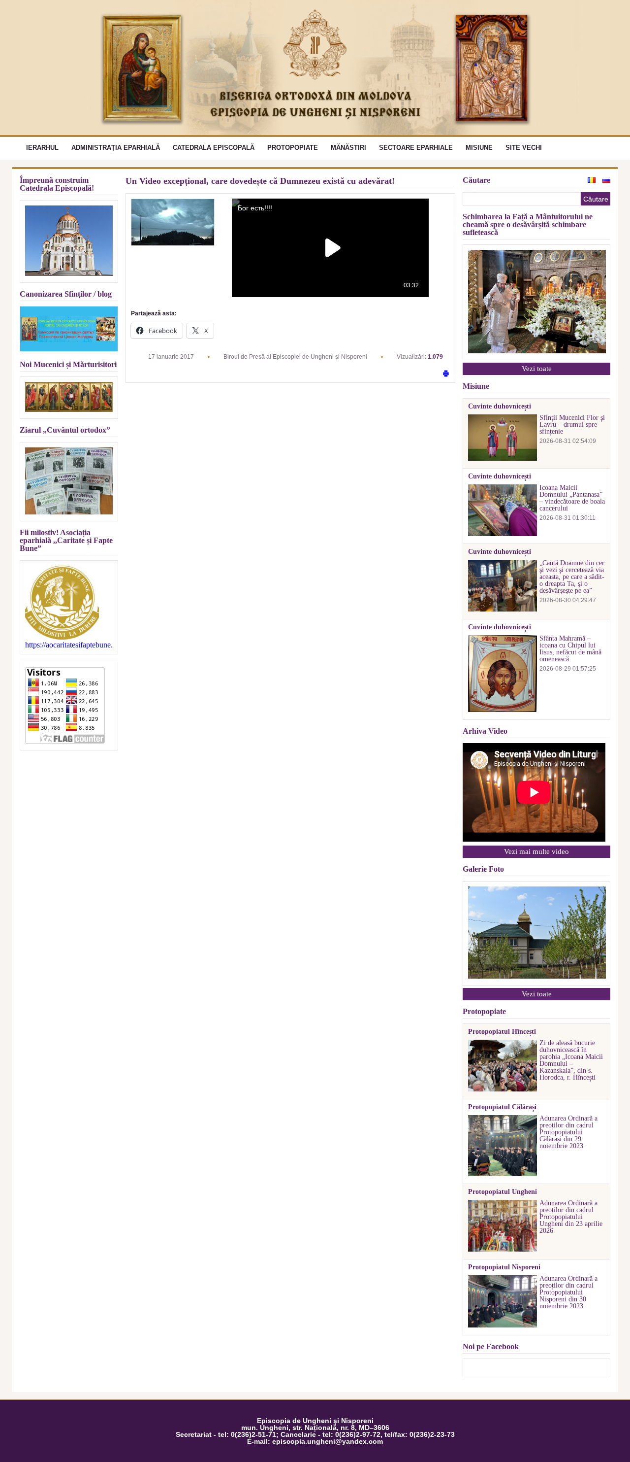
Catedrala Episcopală (213, 147)
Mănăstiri (348, 147)
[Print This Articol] (446, 374)
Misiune (479, 147)
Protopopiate (292, 147)
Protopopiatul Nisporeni (504, 1267)
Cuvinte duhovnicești (499, 406)
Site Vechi (523, 147)
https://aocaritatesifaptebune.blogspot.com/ (69, 645)
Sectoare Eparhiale (416, 147)
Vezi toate (537, 369)
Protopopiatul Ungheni (502, 1192)
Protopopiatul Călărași (502, 1107)
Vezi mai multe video (536, 851)
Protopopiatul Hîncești (502, 1032)
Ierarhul (42, 147)
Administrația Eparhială (115, 147)
